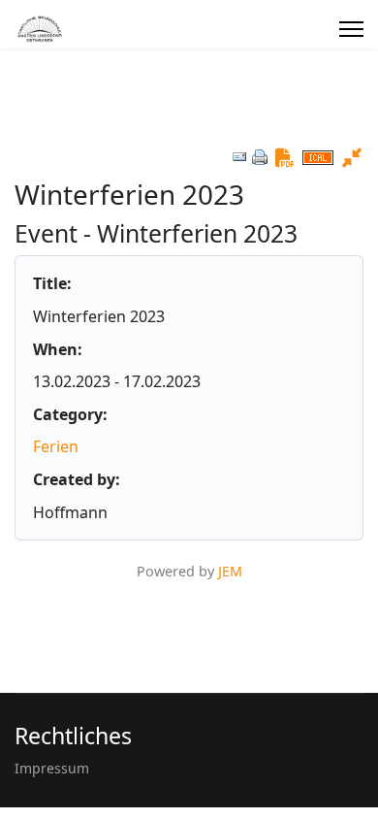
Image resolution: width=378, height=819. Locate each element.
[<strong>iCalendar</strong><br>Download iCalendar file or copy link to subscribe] (317, 157)
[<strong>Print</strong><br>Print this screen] (260, 157)
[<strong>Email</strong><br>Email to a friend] (239, 157)
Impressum (52, 768)
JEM (230, 571)
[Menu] (351, 29)
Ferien (56, 446)
